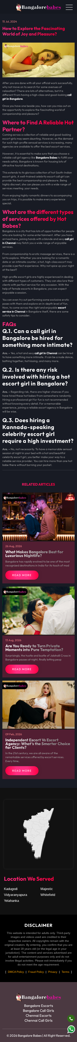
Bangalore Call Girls (38, 1010)
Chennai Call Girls (38, 1020)
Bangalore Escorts (38, 1005)
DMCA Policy (16, 971)
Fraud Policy (36, 971)
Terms (65, 971)
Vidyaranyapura (15, 895)
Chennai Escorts (39, 1015)
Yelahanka (11, 901)
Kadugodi (11, 889)
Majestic (46, 889)
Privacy (52, 971)
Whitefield (47, 895)
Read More (22, 575)
